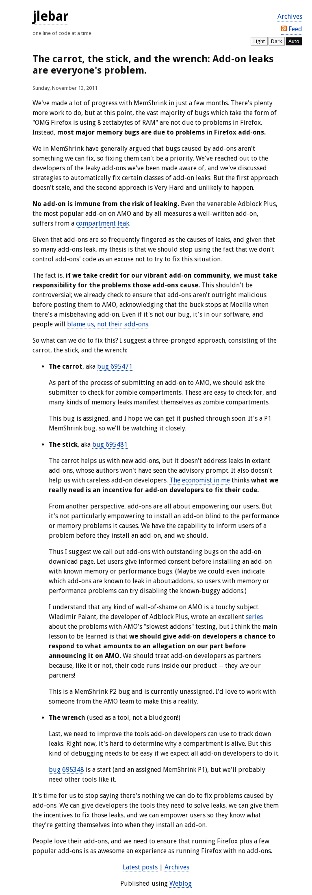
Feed (294, 29)
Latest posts (140, 867)
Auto (293, 41)
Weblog (180, 883)
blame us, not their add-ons (107, 324)
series (254, 617)
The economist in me (199, 480)
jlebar (50, 16)
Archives (289, 16)
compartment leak (102, 223)
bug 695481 (110, 444)
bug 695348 (66, 769)
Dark (276, 41)
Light (259, 41)
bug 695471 (114, 366)
